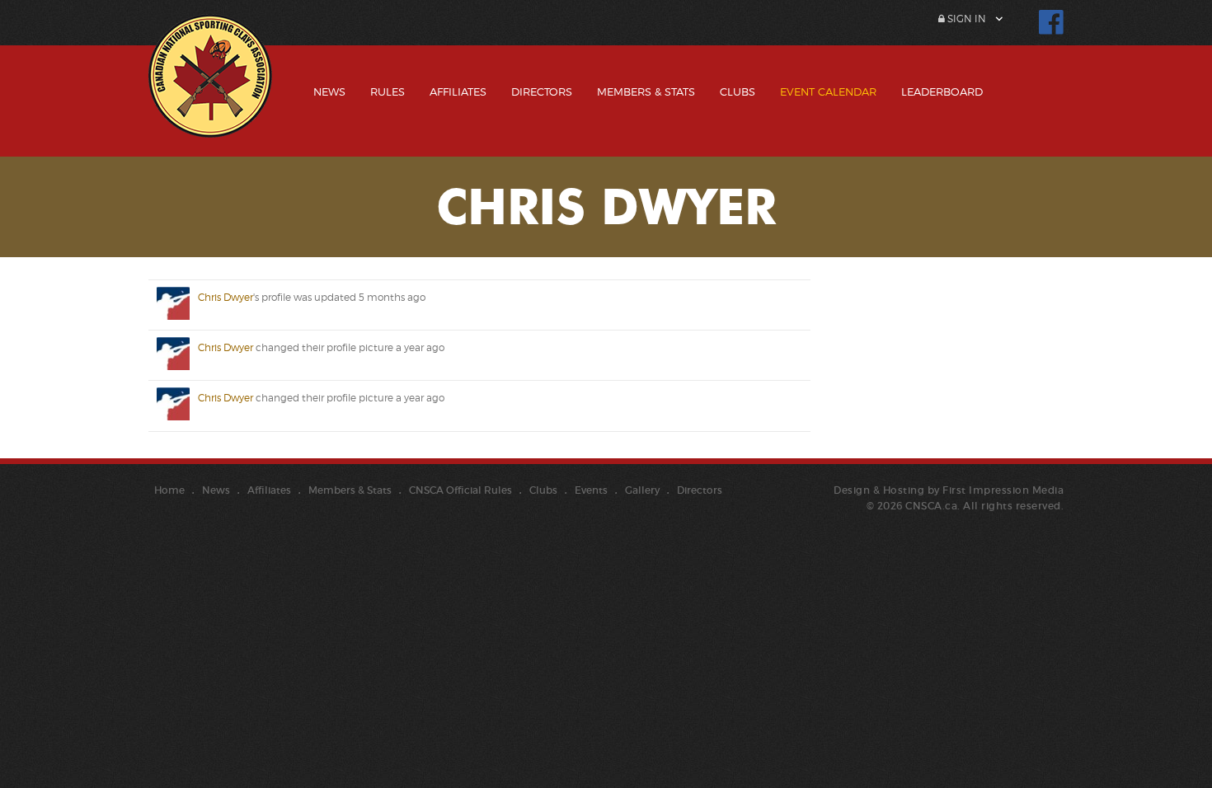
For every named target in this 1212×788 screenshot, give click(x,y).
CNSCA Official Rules (460, 490)
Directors (541, 91)
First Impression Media (1003, 490)
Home (169, 490)
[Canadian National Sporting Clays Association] (210, 88)
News (329, 91)
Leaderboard (942, 91)
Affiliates (458, 91)
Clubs (737, 91)
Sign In (965, 18)
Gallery (642, 490)
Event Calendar (828, 91)
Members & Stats (646, 91)
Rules (387, 91)
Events (591, 490)
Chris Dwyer (225, 297)
